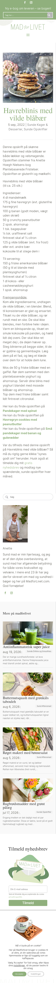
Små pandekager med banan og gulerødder (27, 433)
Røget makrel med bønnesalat (25, 752)
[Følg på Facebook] (24, 2)
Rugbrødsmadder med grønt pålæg (24, 805)
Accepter (19, 974)
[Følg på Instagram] (31, 2)
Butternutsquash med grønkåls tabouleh (26, 699)
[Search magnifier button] (50, 15)
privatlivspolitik (15, 897)
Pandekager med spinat (20, 411)
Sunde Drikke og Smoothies (39, 651)
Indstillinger (36, 974)
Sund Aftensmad (44, 706)
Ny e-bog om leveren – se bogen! (28, 8)
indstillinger (19, 965)
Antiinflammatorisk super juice (26, 646)
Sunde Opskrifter (35, 129)
